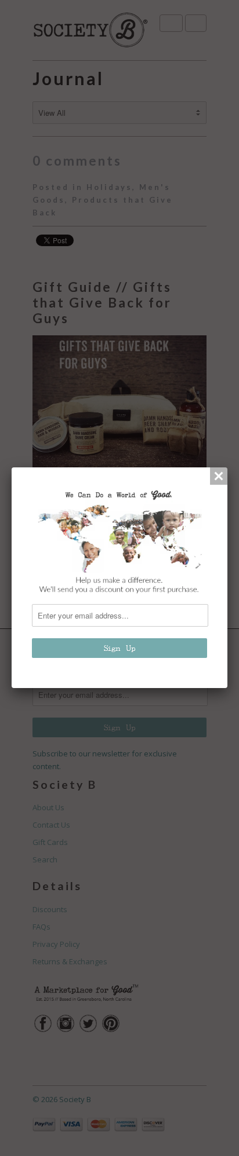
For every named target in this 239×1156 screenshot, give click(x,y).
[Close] (218, 476)
